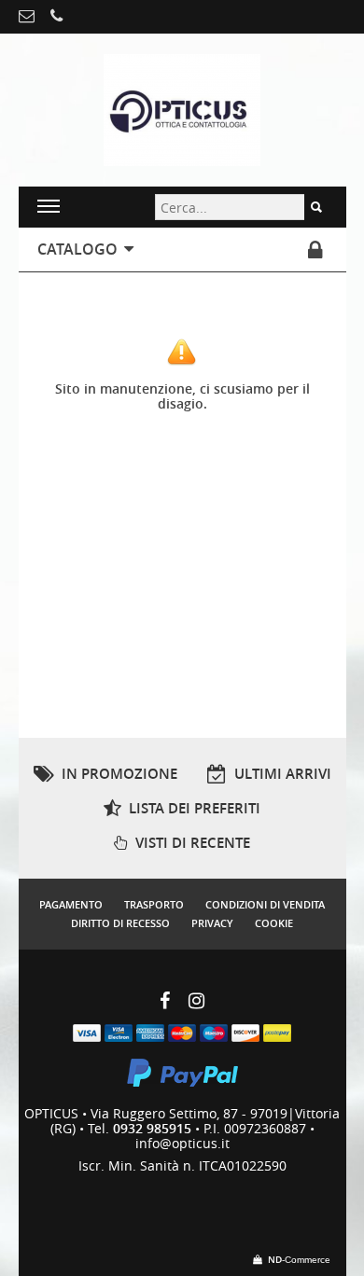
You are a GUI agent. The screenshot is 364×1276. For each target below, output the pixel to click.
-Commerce (299, 1260)
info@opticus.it (182, 1143)
